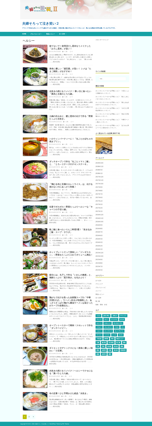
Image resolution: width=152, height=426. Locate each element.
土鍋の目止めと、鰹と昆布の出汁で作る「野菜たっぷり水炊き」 (71, 117)
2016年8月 (99, 228)
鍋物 (98, 354)
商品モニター (120, 338)
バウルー (99, 327)
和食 (112, 338)
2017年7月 (99, 194)
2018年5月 (99, 170)
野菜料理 (123, 350)
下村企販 (99, 338)
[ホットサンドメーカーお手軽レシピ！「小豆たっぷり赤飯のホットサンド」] (104, 145)
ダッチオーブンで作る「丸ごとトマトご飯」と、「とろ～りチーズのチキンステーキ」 (70, 163)
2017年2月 (99, 208)
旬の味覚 (111, 342)
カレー (106, 319)
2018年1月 (99, 173)
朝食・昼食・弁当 (101, 305)
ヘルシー (99, 331)
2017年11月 (99, 180)
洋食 (103, 346)
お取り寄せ (106, 315)
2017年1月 (99, 211)
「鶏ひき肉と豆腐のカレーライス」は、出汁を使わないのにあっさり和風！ (71, 185)
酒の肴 (116, 350)
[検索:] (112, 78)
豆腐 (110, 350)
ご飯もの (114, 315)
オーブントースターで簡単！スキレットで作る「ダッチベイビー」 (71, 327)
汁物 (98, 346)
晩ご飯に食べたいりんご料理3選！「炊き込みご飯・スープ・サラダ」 (70, 231)
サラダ (122, 319)
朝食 (124, 342)
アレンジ (99, 319)
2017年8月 (99, 191)
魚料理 (104, 354)
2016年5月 (99, 239)
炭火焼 (116, 346)
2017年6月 (99, 197)
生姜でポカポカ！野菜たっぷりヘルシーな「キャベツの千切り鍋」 (71, 208)
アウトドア (99, 284)
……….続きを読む (54, 62)
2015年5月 (99, 270)
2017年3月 (99, 204)
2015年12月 (99, 253)
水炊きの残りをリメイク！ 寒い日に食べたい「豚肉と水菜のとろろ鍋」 (70, 93)
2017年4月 (99, 201)
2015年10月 (99, 256)
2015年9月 (99, 259)
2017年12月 (99, 177)
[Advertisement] (111, 54)
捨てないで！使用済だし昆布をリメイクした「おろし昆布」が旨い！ (70, 47)
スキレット (107, 323)
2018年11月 (99, 166)
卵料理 (106, 338)
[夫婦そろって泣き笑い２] (76, 18)
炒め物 (109, 346)
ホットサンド (108, 331)
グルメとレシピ (35, 34)
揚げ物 (104, 342)
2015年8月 (99, 263)
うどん (98, 315)
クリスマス (114, 319)
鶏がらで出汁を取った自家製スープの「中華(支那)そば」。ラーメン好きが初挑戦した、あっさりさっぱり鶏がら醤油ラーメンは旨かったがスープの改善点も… (71, 301)
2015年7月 (99, 266)
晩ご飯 (98, 301)
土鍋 (98, 342)
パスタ (116, 327)
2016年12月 (99, 215)
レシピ (114, 335)
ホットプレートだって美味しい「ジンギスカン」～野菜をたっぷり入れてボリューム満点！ (71, 253)
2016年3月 (99, 242)
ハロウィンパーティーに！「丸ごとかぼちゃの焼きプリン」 (71, 140)
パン (122, 327)
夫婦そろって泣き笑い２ (42, 424)
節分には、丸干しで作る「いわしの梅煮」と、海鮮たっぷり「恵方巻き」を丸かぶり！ (71, 276)
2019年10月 (99, 163)
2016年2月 (99, 246)
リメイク (106, 335)
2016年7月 (99, 232)
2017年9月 (99, 187)
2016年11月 (99, 218)
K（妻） (66, 51)
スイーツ (98, 291)
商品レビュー (50, 34)
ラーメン (99, 335)
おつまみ (98, 280)
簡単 (98, 350)
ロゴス (121, 335)
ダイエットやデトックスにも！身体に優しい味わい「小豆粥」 (71, 349)
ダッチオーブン (118, 323)
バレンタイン (108, 327)
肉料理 (104, 350)
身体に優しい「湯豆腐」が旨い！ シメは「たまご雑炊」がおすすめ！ (70, 70)
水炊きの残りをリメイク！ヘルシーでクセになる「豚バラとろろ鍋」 (71, 372)
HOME (24, 34)
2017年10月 (99, 184)
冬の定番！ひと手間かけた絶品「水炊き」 (69, 393)
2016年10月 (99, 222)
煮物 (122, 346)
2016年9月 (99, 225)
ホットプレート (119, 331)
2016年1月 (99, 249)
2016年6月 (99, 235)
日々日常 (62, 34)
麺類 (110, 354)
